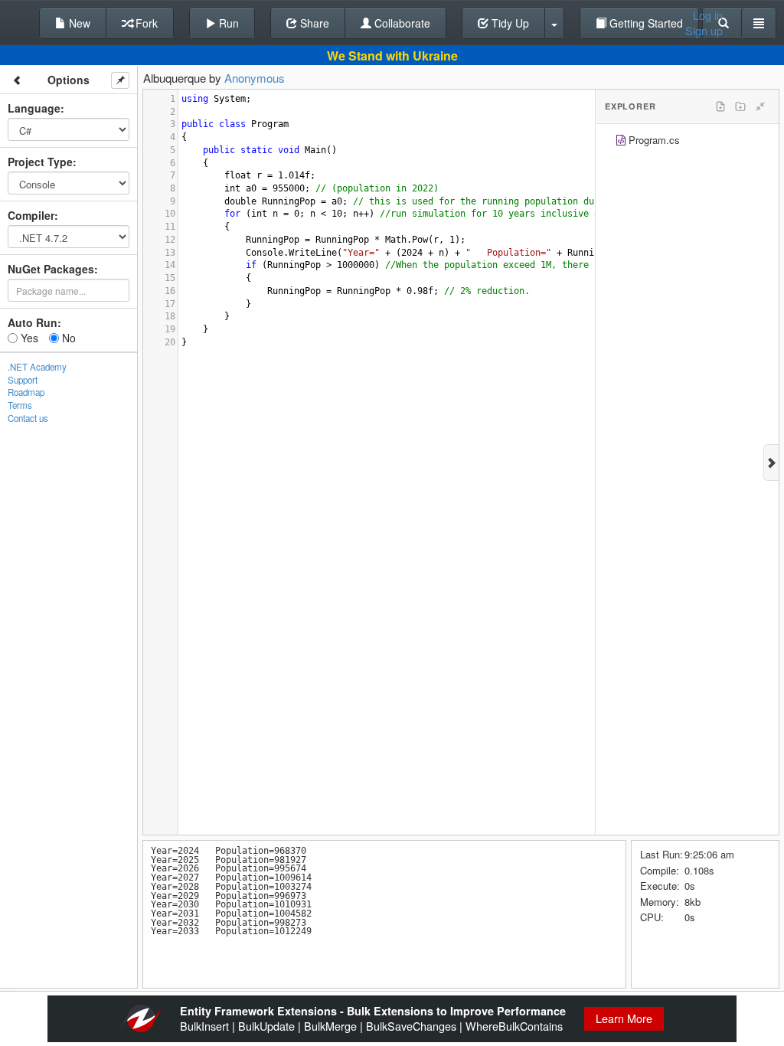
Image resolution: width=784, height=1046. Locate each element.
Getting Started (644, 23)
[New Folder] (740, 106)
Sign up (704, 30)
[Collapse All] (760, 106)
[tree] (687, 142)
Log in (708, 15)
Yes (28, 337)
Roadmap (26, 392)
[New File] (720, 106)
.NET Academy (37, 367)
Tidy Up (508, 23)
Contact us (28, 418)
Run (227, 23)
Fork (145, 23)
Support (23, 380)
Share (313, 23)
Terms (20, 405)
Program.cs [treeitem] (654, 139)
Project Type (40, 161)
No (67, 337)
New (78, 23)
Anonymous (254, 78)
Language (34, 108)
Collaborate (400, 23)
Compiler (31, 215)
